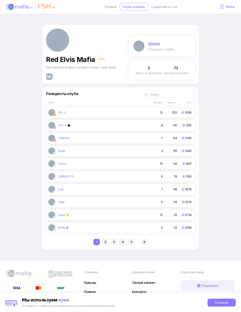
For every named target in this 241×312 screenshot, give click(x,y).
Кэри (61, 202)
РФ (60, 112)
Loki (60, 189)
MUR (61, 227)
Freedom (64, 138)
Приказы (90, 283)
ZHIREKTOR (66, 176)
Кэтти (62, 125)
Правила (90, 292)
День (61, 151)
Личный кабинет (144, 283)
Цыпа (61, 215)
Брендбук (139, 292)
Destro (62, 163)
